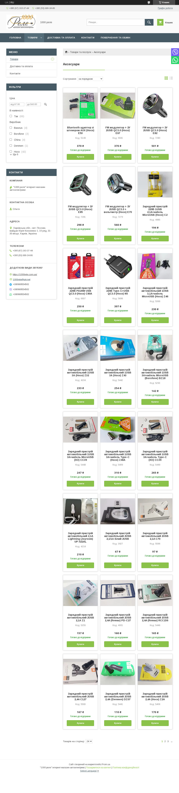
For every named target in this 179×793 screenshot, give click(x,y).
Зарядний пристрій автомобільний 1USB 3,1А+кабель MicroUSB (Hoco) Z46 (155, 292)
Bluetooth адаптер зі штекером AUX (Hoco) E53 (80, 130)
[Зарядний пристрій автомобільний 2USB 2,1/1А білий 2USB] (117, 511)
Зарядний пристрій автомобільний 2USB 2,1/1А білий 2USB (117, 536)
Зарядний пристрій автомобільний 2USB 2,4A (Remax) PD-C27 (117, 617)
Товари (32, 37)
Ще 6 (15, 154)
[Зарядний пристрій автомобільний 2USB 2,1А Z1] (80, 592)
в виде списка (171, 78)
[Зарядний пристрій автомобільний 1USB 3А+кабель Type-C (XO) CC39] (155, 429)
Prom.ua (106, 764)
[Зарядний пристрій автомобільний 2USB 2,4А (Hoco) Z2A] (155, 671)
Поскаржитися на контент (98, 767)
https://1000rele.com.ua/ (25, 274)
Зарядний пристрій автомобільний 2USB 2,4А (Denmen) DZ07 (117, 696)
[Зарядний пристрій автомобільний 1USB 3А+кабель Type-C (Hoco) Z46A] (117, 429)
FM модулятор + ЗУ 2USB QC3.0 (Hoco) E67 (117, 130)
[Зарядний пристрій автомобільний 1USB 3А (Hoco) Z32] (80, 347)
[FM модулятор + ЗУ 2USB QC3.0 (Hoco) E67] (117, 105)
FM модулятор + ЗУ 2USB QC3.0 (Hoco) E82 (155, 130)
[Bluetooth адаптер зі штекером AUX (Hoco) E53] (80, 105)
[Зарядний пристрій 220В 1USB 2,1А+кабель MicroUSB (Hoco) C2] (155, 184)
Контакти (87, 37)
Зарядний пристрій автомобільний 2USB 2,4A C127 (80, 696)
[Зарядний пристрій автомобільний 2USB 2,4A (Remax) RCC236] (155, 592)
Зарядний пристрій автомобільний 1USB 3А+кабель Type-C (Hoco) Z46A (117, 455)
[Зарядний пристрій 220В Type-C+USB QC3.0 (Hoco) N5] (117, 265)
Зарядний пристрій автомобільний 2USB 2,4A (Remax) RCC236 (155, 617)
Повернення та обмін (115, 37)
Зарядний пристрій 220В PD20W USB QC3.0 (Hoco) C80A (80, 291)
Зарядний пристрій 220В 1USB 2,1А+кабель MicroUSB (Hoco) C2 (154, 210)
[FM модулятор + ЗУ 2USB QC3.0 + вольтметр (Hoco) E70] (117, 184)
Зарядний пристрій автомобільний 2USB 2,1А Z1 (80, 617)
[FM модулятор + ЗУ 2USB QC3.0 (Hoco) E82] (155, 105)
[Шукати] (149, 22)
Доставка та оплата (61, 37)
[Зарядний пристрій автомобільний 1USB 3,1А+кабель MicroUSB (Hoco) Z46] (155, 265)
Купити (80, 157)
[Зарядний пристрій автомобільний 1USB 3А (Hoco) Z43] (117, 347)
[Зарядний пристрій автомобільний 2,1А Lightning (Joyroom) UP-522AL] (80, 511)
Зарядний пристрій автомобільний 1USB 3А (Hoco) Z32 (80, 372)
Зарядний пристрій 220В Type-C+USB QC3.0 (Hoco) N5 (117, 291)
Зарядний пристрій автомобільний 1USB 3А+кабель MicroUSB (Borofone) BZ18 (155, 374)
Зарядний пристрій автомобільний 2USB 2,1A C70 (155, 536)
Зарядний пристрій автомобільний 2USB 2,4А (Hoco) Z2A (155, 696)
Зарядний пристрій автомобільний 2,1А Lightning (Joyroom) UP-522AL (80, 537)
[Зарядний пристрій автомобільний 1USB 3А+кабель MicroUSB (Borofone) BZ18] (155, 347)
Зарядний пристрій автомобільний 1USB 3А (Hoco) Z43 (117, 372)
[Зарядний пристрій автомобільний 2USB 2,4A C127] (80, 671)
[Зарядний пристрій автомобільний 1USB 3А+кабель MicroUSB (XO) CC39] (80, 429)
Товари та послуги (80, 52)
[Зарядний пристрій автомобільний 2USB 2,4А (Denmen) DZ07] (117, 671)
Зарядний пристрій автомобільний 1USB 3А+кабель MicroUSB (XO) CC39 (80, 455)
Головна (15, 37)
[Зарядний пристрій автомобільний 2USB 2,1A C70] (155, 511)
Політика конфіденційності (126, 767)
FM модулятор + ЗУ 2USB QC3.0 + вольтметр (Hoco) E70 (118, 209)
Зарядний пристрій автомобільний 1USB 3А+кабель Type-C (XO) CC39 (155, 455)
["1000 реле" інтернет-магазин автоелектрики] (21, 28)
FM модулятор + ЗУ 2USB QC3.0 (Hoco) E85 (80, 209)
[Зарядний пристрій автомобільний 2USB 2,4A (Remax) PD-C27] (117, 592)
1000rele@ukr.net (21, 279)
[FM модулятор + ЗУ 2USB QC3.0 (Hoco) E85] (80, 184)
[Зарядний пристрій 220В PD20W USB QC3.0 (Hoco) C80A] (80, 265)
